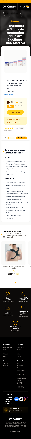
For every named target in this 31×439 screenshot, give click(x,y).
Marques (5, 366)
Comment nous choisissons (21, 371)
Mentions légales (21, 378)
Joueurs (5, 349)
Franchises (6, 352)
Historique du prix (14, 119)
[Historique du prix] (17, 274)
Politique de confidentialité (21, 387)
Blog (18, 363)
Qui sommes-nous (22, 368)
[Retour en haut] (5, 138)
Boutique (5, 363)
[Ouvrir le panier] (23, 6)
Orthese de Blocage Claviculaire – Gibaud (13, 267)
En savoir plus (16, 428)
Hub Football (20, 347)
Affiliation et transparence (21, 375)
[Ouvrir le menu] (27, 6)
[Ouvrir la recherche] (20, 6)
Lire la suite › (8, 94)
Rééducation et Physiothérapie (14, 13)
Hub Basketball (7, 347)
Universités (6, 354)
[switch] (17, 102)
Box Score (20, 366)
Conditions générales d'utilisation (20, 382)
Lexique (5, 356)
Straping (5, 15)
